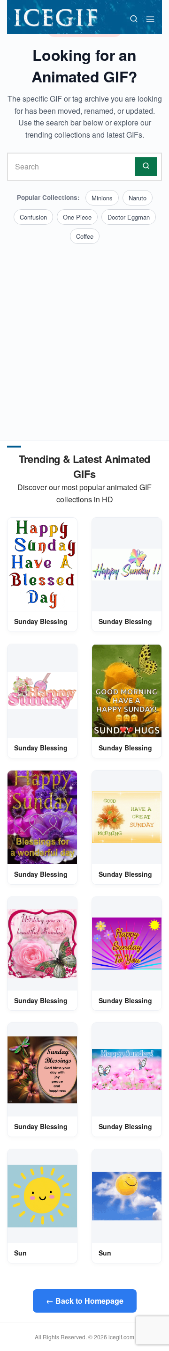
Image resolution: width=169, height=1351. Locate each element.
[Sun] (42, 1196)
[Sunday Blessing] (42, 564)
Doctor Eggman (129, 217)
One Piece (77, 217)
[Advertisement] (84, 333)
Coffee (84, 236)
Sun (20, 1252)
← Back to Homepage (84, 1300)
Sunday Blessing (41, 621)
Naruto (137, 197)
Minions (102, 197)
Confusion (33, 217)
